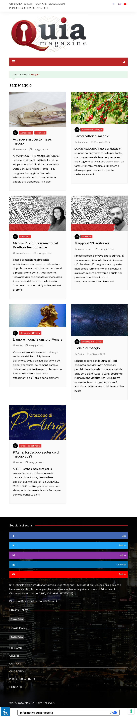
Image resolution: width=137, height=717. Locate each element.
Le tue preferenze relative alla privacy (83, 712)
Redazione (21, 149)
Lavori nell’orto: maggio (92, 136)
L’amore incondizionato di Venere (37, 339)
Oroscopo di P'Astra (30, 333)
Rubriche (40, 132)
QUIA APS (41, 4)
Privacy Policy (17, 619)
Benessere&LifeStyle (92, 129)
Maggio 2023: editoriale (92, 243)
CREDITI (28, 4)
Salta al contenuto (119, 4)
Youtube (125, 4)
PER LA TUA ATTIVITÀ (21, 8)
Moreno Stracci (85, 249)
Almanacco (25, 132)
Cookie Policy (17, 637)
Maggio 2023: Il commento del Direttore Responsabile (35, 245)
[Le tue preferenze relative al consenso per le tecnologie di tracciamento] (131, 711)
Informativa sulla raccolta (36, 712)
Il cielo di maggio (87, 348)
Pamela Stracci (23, 253)
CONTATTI (43, 8)
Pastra (19, 345)
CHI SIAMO (15, 4)
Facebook (113, 4)
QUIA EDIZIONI (57, 4)
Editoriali (24, 236)
